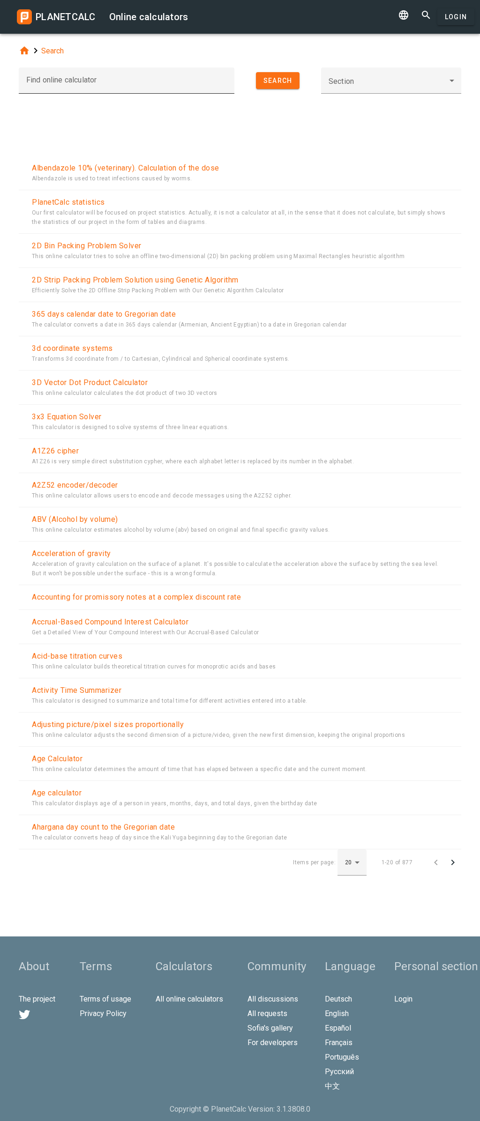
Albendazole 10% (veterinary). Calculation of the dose (125, 167)
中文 (332, 1086)
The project (37, 999)
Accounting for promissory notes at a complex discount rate (136, 597)
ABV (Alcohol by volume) (75, 519)
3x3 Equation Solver (67, 416)
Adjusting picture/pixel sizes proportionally (108, 724)
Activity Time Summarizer (76, 690)
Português (342, 1057)
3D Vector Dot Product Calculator (90, 382)
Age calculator (57, 792)
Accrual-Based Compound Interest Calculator (110, 621)
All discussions (273, 999)
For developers (273, 1042)
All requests (267, 1013)
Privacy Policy (103, 1013)
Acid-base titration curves (77, 656)
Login (456, 17)
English (337, 1013)
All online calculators (189, 999)
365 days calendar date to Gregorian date (104, 314)
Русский (339, 1071)
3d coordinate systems (72, 348)
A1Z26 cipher (55, 450)
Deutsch (338, 999)
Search (52, 50)
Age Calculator (57, 758)
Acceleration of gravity (71, 553)
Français (338, 1042)
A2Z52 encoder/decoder (75, 485)
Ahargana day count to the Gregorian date (103, 827)
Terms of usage (105, 999)
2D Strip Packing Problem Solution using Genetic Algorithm (135, 279)
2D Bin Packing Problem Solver (87, 245)
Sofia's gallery (270, 1028)
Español (338, 1028)
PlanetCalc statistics (68, 202)
